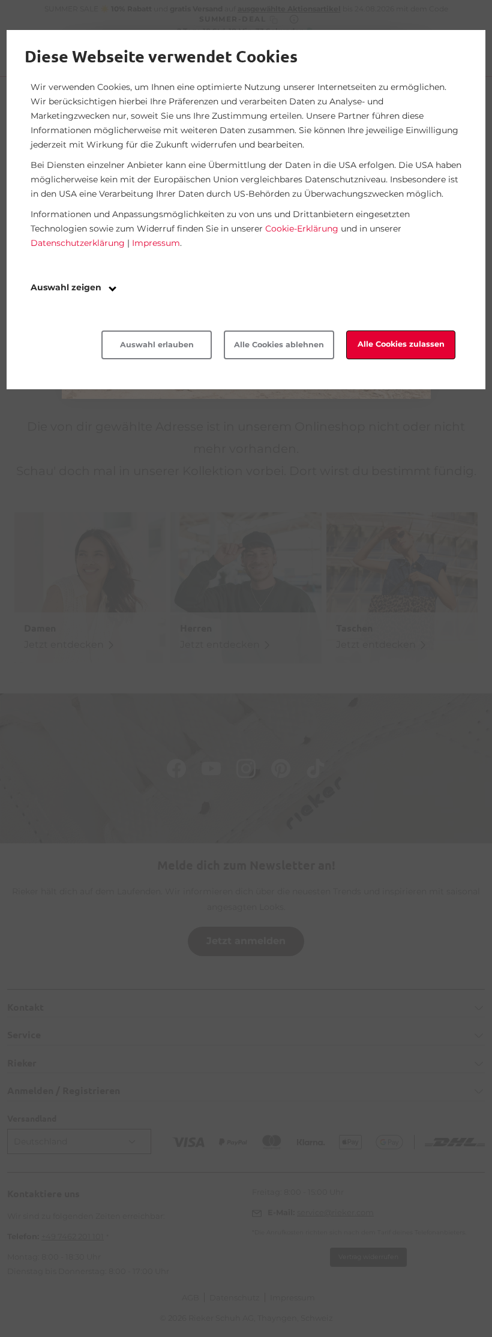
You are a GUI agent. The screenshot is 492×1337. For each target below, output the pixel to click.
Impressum (156, 243)
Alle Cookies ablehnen (279, 344)
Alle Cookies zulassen (401, 343)
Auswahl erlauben (157, 344)
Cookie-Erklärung (301, 228)
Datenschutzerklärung (78, 243)
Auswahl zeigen (67, 287)
